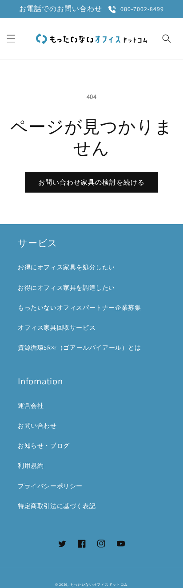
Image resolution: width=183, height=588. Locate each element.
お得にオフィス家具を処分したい (66, 267)
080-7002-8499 (142, 9)
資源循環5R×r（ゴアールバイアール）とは (79, 347)
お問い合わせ (37, 426)
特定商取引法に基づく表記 (56, 506)
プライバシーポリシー (50, 486)
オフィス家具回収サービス (56, 327)
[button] (11, 38)
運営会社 (31, 406)
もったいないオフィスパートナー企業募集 (79, 308)
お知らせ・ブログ (44, 446)
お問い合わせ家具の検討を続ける (91, 182)
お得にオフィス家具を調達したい (66, 288)
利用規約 (31, 466)
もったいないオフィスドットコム (99, 584)
